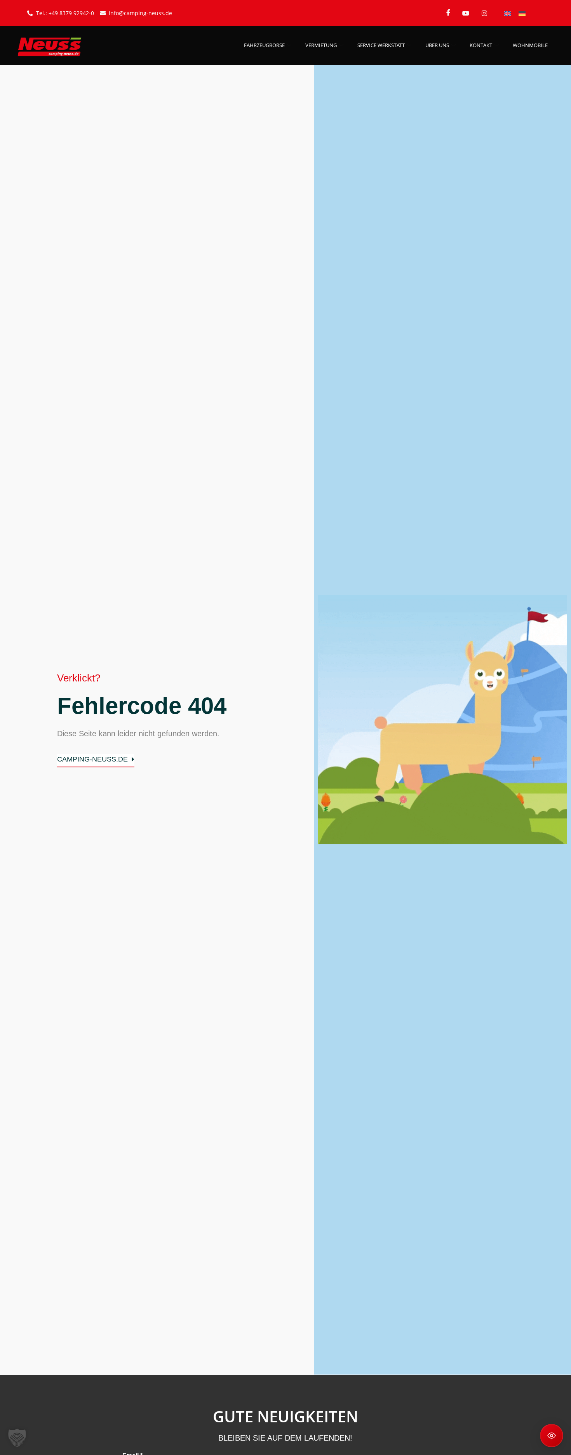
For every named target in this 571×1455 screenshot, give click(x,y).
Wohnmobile (530, 45)
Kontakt (481, 45)
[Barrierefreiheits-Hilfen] (551, 1435)
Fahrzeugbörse (264, 45)
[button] (17, 1438)
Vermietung (321, 45)
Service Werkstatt (381, 45)
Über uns (437, 45)
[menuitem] (507, 13)
